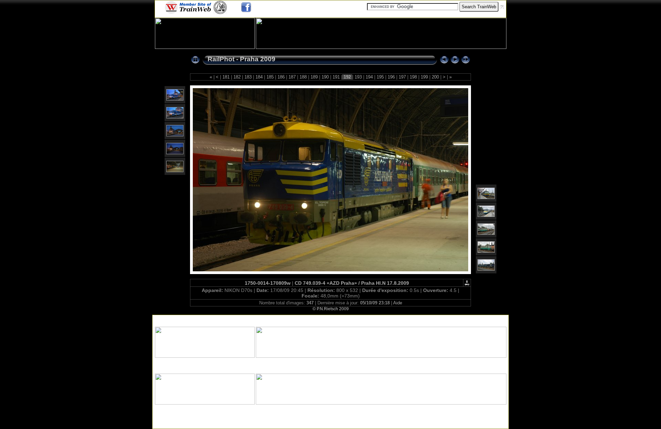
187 (292, 77)
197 (402, 77)
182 (237, 77)
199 (424, 77)
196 (391, 77)
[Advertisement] (330, 319)
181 (226, 77)
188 (303, 77)
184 (259, 77)
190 (325, 77)
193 (358, 77)
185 (270, 77)
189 (314, 77)
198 (413, 77)
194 (369, 77)
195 (380, 77)
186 (281, 77)
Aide (397, 302)
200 (435, 77)
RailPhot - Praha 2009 (241, 59)
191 (336, 77)
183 (248, 77)
